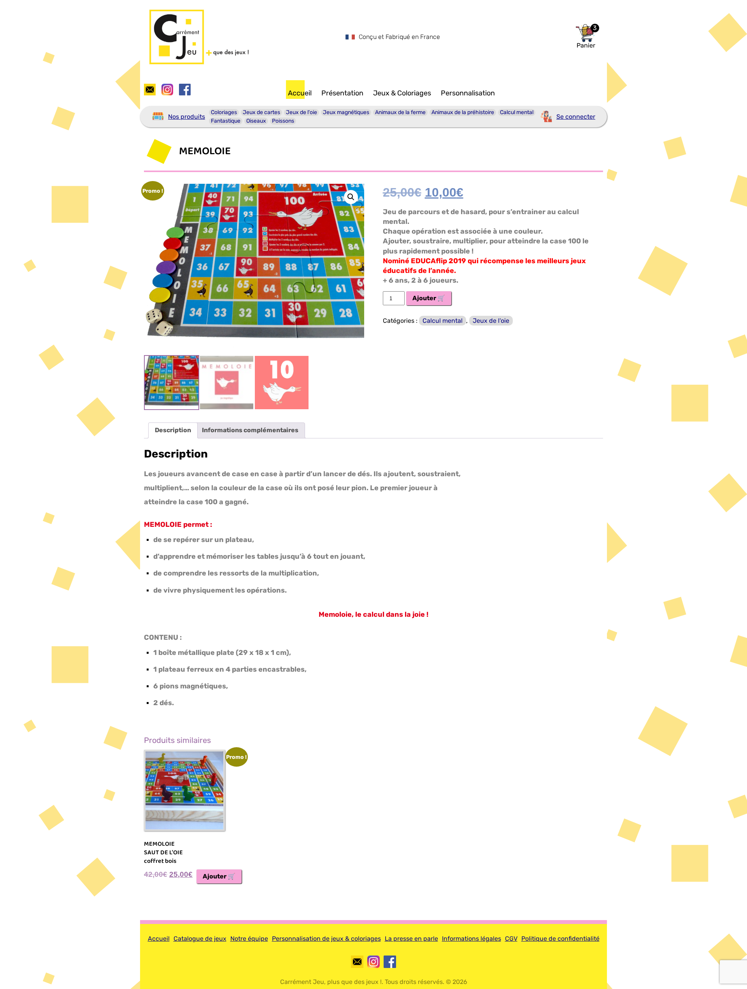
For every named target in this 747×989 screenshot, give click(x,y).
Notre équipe (249, 938)
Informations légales (471, 938)
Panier (586, 45)
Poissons (283, 121)
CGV (511, 938)
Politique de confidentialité (560, 938)
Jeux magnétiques (346, 112)
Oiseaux (256, 121)
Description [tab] (173, 430)
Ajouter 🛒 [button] (219, 876)
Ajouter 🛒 (428, 298)
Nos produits (186, 117)
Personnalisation (468, 93)
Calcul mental (516, 112)
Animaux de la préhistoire (462, 112)
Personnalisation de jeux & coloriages (326, 938)
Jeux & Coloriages (402, 93)
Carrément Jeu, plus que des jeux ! (331, 981)
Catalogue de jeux (200, 938)
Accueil (300, 93)
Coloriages (224, 112)
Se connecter (575, 117)
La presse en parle (411, 938)
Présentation (342, 93)
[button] (351, 197)
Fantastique (225, 121)
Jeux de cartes (261, 112)
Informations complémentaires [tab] (250, 430)
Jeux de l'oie (301, 112)
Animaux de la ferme (400, 112)
